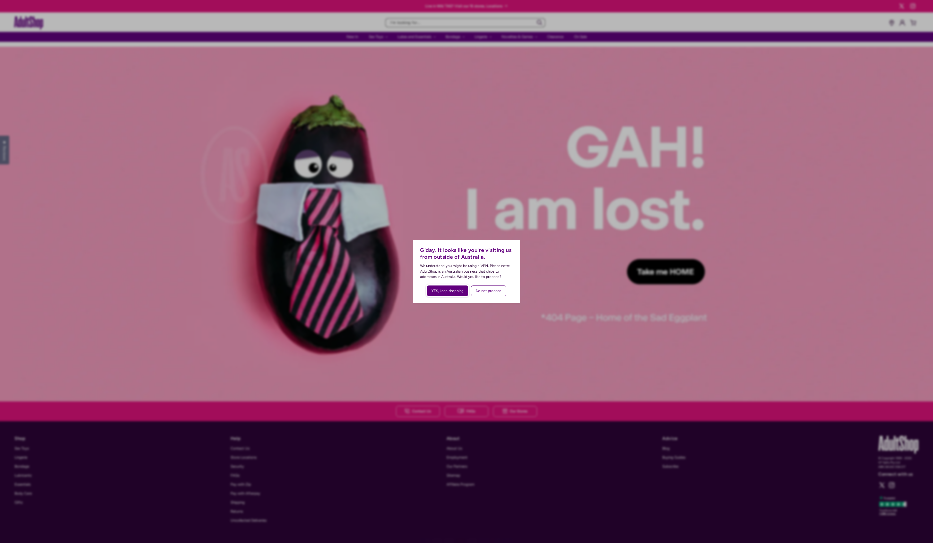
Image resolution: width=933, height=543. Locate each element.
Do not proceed (488, 291)
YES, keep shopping (448, 291)
